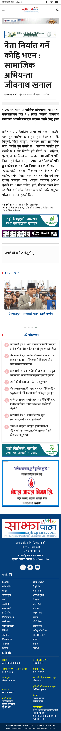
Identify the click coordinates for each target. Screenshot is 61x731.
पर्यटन (35, 617)
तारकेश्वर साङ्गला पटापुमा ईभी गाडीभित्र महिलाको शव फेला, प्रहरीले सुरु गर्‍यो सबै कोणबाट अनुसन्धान (30, 430)
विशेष (26, 205)
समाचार (5, 644)
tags (4, 591)
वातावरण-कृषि (39, 635)
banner (5, 582)
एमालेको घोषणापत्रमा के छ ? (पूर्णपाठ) (29, 382)
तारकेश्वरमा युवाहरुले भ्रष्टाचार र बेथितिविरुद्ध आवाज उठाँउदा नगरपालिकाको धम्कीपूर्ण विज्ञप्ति (32, 404)
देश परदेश (37, 613)
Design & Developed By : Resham (41, 728)
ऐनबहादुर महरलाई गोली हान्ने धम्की (30, 314)
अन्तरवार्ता (37, 591)
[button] (25, 327)
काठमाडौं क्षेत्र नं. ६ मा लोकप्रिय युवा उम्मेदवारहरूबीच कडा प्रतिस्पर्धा (27, 417)
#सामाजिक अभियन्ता (11, 211)
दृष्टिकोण (36, 608)
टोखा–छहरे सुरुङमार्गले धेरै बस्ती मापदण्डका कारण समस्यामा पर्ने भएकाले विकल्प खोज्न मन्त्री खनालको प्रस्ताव (32, 360)
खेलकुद (36, 600)
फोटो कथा (6, 622)
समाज (35, 644)
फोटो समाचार (8, 626)
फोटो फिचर (38, 622)
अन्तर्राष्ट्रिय (6, 595)
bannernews (39, 582)
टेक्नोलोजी (6, 608)
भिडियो (5, 631)
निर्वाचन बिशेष (8, 617)
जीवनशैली (37, 604)
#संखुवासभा (47, 208)
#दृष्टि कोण (29, 208)
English (36, 586)
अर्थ (3, 600)
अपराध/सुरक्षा (38, 595)
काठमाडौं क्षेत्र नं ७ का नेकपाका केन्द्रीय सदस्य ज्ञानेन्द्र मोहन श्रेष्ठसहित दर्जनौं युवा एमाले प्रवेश (33, 346)
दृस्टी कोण (34, 205)
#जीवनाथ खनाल (16, 208)
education (7, 586)
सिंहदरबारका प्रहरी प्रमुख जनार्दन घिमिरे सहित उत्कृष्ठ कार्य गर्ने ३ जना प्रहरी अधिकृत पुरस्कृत (32, 390)
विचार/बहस (18, 205)
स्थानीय (5, 648)
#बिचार (38, 208)
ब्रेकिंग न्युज (37, 626)
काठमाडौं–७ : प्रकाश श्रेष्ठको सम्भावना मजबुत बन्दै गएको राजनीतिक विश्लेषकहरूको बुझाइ (32, 373)
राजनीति (5, 635)
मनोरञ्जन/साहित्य (40, 631)
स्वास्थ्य (36, 648)
